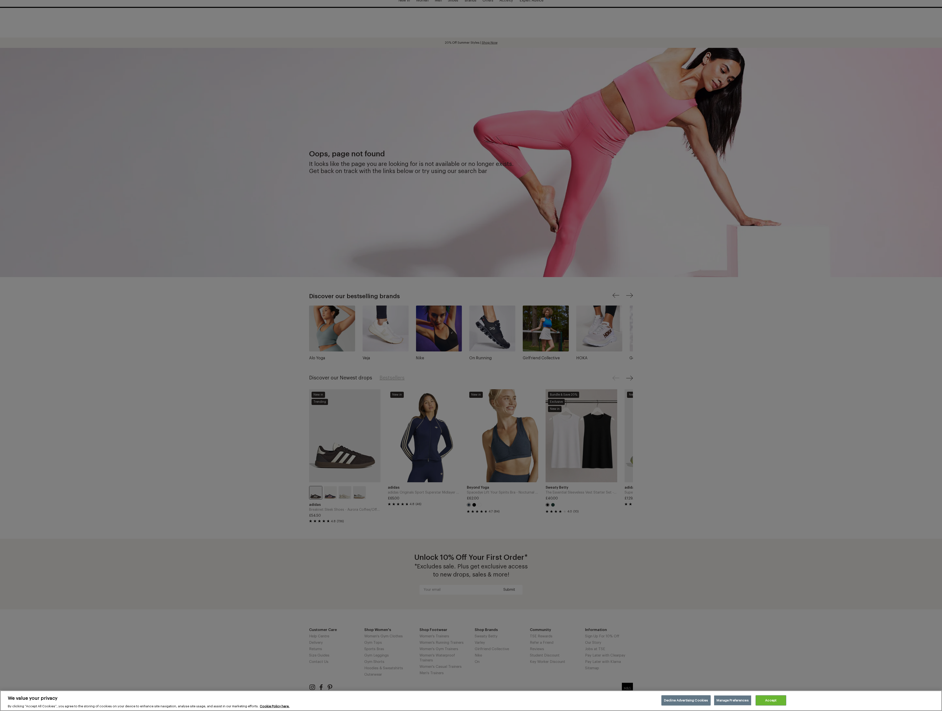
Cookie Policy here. (274, 706)
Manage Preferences (732, 700)
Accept (770, 700)
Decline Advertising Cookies (686, 700)
